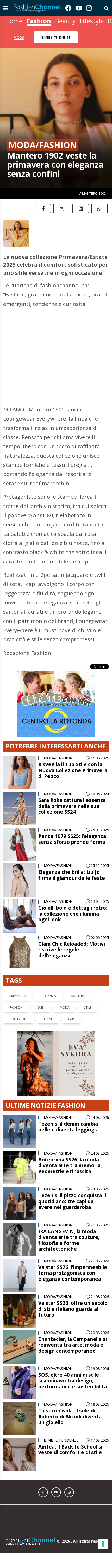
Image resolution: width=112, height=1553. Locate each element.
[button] (43, 1472)
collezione (18, 999)
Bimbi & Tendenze (55, 37)
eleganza (48, 976)
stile (87, 987)
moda (65, 987)
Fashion (39, 20)
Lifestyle (92, 20)
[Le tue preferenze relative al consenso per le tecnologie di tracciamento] (103, 1544)
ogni (41, 987)
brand (48, 999)
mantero (78, 976)
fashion (16, 987)
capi (71, 999)
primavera (17, 976)
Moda (19, 37)
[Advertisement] (56, 345)
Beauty (65, 20)
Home (13, 20)
